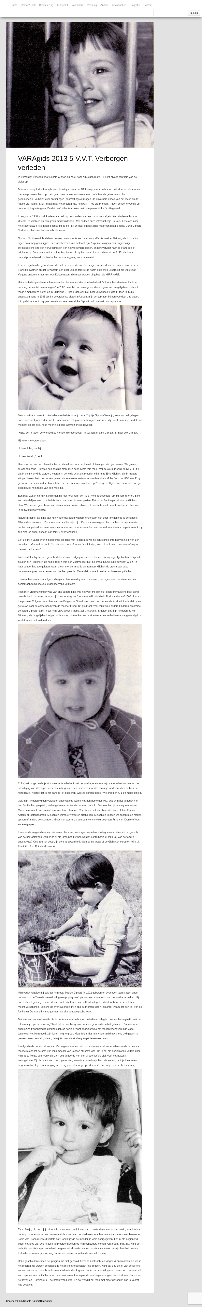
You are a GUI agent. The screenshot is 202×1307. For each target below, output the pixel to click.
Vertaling (92, 5)
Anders (104, 5)
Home (14, 5)
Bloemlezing (46, 5)
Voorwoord (77, 5)
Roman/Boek (28, 5)
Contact (147, 5)
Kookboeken (119, 5)
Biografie (135, 5)
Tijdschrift (62, 5)
